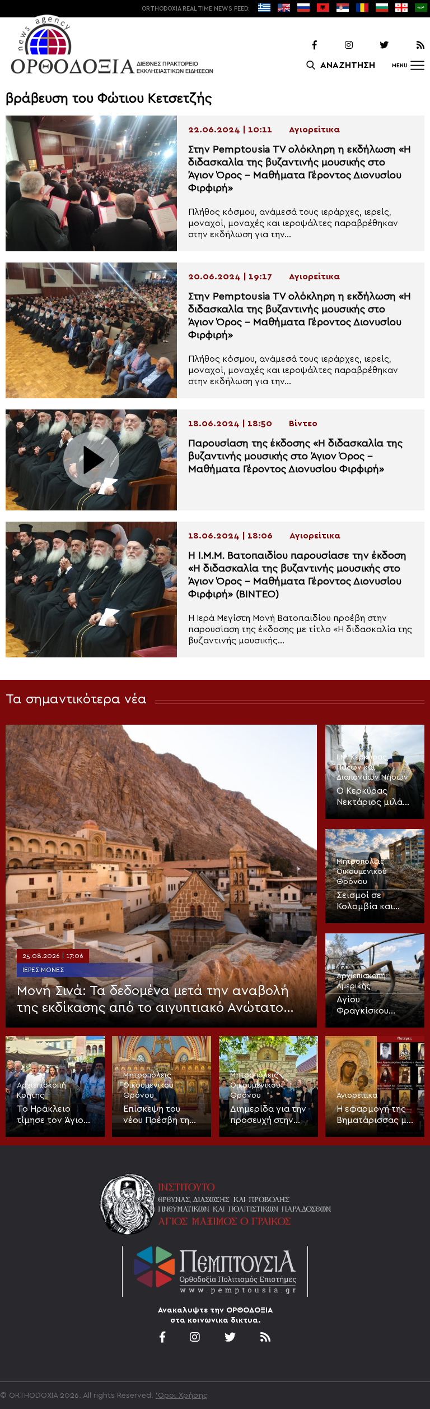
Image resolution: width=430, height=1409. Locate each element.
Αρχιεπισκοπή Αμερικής (361, 981)
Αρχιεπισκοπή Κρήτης (41, 1090)
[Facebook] (300, 45)
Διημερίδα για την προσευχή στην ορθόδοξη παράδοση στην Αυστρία (268, 1115)
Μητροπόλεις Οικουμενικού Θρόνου (361, 872)
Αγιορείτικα (356, 1095)
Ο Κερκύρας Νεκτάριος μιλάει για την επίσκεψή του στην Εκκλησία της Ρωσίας (373, 797)
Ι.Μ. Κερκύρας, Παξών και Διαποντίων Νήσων (372, 767)
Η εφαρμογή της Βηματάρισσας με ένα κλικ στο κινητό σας (373, 1115)
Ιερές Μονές (43, 969)
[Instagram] (336, 45)
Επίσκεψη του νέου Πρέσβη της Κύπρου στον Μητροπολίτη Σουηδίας (158, 1115)
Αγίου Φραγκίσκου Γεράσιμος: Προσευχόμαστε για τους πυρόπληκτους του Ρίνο (370, 1005)
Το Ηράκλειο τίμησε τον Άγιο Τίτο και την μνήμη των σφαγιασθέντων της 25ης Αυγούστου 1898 (51, 1115)
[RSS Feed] (407, 45)
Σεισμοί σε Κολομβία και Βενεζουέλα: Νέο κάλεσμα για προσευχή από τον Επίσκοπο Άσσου (371, 901)
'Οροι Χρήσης (182, 1395)
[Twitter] (372, 45)
